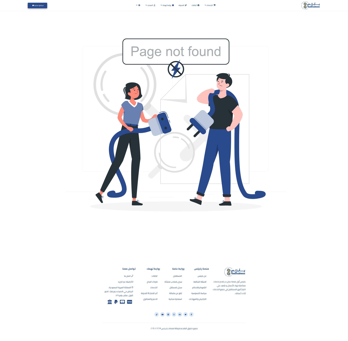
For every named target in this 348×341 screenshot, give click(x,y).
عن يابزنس (202, 276)
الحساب (150, 5)
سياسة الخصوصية (198, 293)
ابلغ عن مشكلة (175, 293)
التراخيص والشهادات (197, 299)
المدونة (181, 5)
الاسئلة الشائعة (199, 282)
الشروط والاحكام (199, 287)
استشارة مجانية (39, 5)
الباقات (194, 5)
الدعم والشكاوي (150, 299)
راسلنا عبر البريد (124, 282)
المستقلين (177, 276)
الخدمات (209, 5)
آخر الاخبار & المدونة (149, 293)
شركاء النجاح (152, 282)
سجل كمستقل (176, 287)
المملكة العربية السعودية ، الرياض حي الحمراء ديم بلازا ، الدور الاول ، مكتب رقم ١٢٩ (119, 291)
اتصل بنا (127, 276)
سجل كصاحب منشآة (173, 282)
